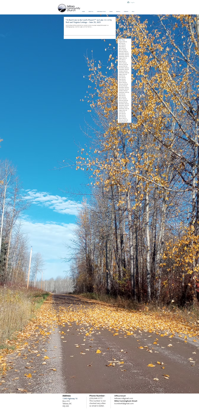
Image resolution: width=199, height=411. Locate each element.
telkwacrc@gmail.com (123, 398)
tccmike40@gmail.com (124, 403)
